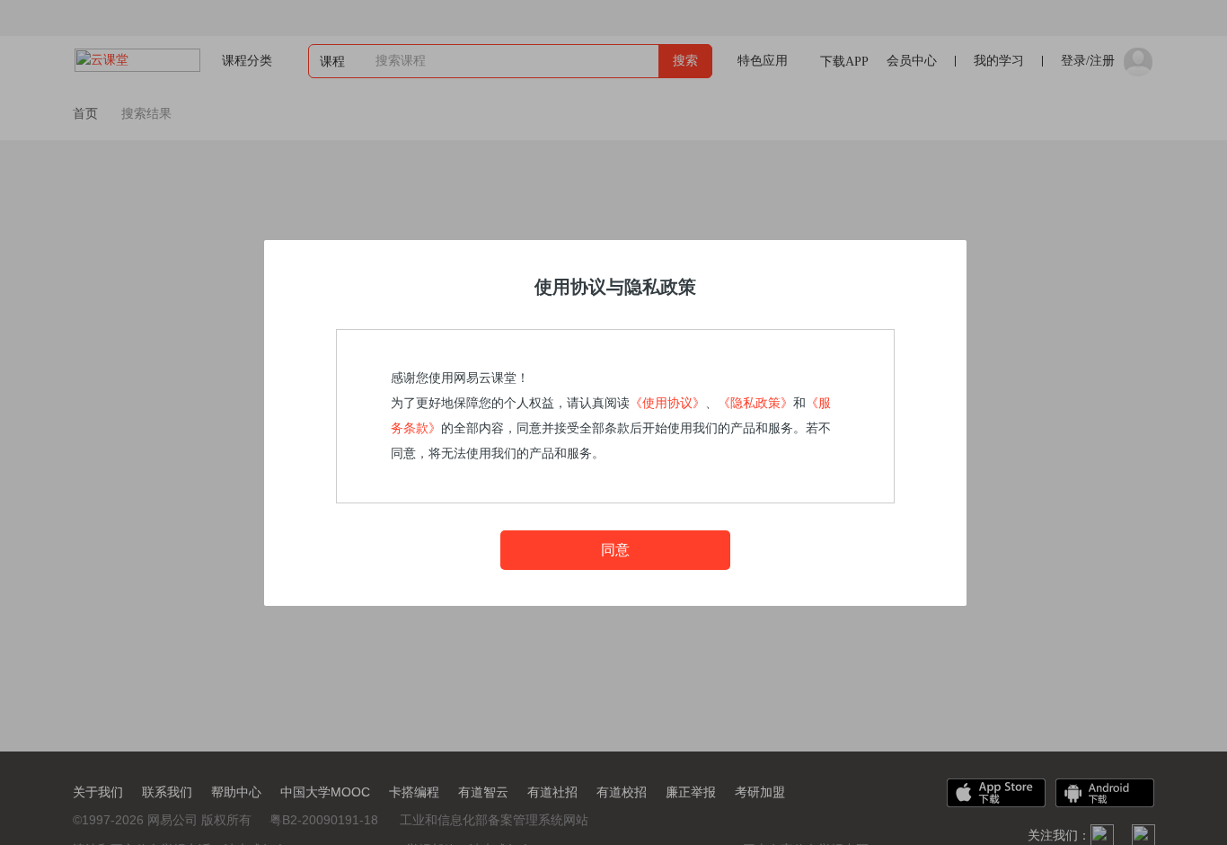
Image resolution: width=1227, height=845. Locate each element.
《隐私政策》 (755, 403)
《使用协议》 (667, 403)
